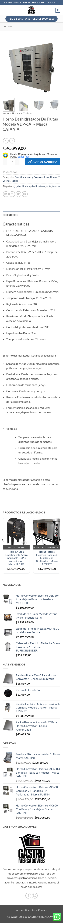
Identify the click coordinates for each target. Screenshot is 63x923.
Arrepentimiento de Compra (31, 909)
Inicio (6, 113)
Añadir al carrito (42, 161)
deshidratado (23, 186)
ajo (14, 186)
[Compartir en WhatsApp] (6, 194)
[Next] (55, 66)
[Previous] (8, 66)
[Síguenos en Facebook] (28, 896)
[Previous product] (12, 140)
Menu (10, 26)
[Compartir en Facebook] (12, 194)
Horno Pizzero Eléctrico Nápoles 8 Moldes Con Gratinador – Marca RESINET (47, 558)
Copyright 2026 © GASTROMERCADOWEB (31, 916)
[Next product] (5, 140)
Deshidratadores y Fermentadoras (32, 177)
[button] (5, 10)
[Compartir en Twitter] (18, 194)
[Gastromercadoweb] (31, 10)
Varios (15, 180)
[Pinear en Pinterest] (25, 194)
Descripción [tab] (10, 215)
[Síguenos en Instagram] (35, 896)
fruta (48, 186)
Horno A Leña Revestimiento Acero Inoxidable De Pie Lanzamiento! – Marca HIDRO (16, 558)
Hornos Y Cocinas (22, 113)
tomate (56, 186)
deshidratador (38, 186)
